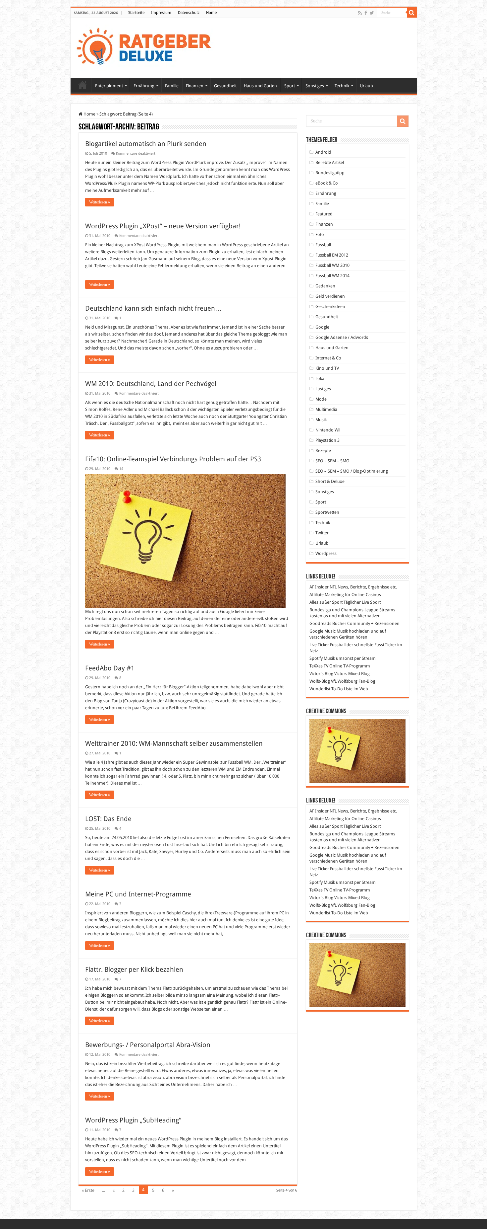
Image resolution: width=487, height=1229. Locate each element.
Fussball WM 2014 (332, 275)
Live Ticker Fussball (327, 644)
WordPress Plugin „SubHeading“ (133, 1120)
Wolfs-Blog (319, 681)
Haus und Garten (260, 85)
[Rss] (359, 13)
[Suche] (412, 13)
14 (121, 469)
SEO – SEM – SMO (332, 460)
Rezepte (323, 450)
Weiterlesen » (99, 202)
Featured (324, 213)
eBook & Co (326, 183)
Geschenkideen (330, 306)
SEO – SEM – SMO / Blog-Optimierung (351, 471)
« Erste (88, 1190)
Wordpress (326, 553)
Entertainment (109, 85)
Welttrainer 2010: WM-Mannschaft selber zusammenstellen (174, 743)
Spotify (316, 658)
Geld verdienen (330, 296)
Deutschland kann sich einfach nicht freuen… (153, 308)
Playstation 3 (327, 440)
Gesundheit (225, 85)
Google (322, 327)
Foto (319, 234)
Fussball (323, 244)
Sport (289, 85)
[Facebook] (366, 13)
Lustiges (323, 388)
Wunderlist (319, 688)
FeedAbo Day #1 (110, 668)
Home (211, 12)
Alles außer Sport (326, 602)
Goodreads (320, 623)
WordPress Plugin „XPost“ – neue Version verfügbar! (163, 226)
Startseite (136, 12)
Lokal (320, 378)
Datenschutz (188, 12)
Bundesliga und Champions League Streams (352, 609)
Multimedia (326, 409)
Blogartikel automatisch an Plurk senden (145, 144)
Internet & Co (328, 357)
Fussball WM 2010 (332, 265)
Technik (342, 85)
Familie (172, 85)
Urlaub (366, 85)
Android (323, 152)
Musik (321, 419)
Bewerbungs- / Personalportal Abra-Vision (147, 1045)
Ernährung (144, 85)
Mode (321, 399)
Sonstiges (314, 85)
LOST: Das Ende (108, 819)
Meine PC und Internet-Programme (138, 894)
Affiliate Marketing (326, 594)
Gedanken (325, 285)
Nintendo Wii (327, 429)
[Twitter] (372, 13)
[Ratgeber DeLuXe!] (147, 47)
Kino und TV (327, 368)
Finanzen (194, 85)
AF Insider (319, 586)
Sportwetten (327, 512)
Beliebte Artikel (329, 162)
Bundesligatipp (330, 172)
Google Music (322, 631)
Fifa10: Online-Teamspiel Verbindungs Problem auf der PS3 (173, 459)
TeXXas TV (318, 665)
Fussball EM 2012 (331, 255)
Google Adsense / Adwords (341, 337)
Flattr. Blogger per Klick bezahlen (134, 969)
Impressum (161, 12)
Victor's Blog (321, 673)
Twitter (322, 532)
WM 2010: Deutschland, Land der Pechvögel (150, 384)
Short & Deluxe (330, 481)
